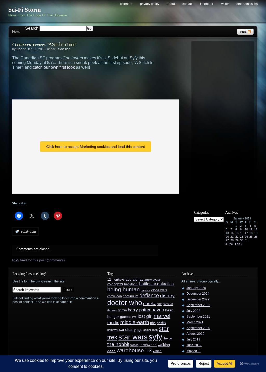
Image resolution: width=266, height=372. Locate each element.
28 (232, 240)
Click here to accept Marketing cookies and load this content (95, 146)
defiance (149, 295)
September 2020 (198, 328)
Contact (187, 4)
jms (134, 316)
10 (246, 229)
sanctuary (127, 329)
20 (227, 236)
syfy (155, 336)
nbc (153, 323)
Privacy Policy (149, 4)
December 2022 (198, 299)
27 (227, 240)
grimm (122, 310)
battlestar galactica (156, 284)
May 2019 (194, 351)
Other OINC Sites (247, 4)
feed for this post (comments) (38, 260)
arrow (148, 279)
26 (255, 236)
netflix (161, 323)
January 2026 (196, 288)
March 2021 (195, 322)
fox (159, 304)
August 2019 (195, 334)
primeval (112, 329)
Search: (32, 28)
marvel (162, 316)
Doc (19, 49)
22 (236, 236)
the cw (167, 338)
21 (232, 236)
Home (16, 32)
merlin (113, 322)
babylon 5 (131, 284)
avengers (115, 284)
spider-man (150, 329)
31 (246, 240)
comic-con (114, 296)
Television (63, 49)
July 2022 (193, 311)
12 (255, 229)
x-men (157, 351)
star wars (133, 337)
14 (232, 233)
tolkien (134, 344)
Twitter (225, 4)
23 (241, 236)
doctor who (124, 303)
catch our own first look (54, 67)
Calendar (126, 4)
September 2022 (198, 305)
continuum (28, 232)
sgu (139, 330)
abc (128, 279)
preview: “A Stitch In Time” (44, 44)
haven (157, 309)
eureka (149, 303)
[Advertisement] (95, 84)
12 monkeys (115, 279)
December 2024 (198, 293)
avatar (157, 279)
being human (123, 289)
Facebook (206, 4)
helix (169, 310)
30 (241, 240)
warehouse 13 (134, 350)
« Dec (229, 243)
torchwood (148, 345)
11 (250, 229)
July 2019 (193, 339)
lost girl (145, 316)
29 (236, 240)
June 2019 (194, 345)
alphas (137, 279)
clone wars (159, 290)
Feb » (238, 243)
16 (241, 233)
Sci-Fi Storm (24, 10)
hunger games (119, 316)
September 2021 (198, 316)
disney (167, 295)
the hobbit (118, 344)
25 (250, 236)
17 (246, 233)
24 (246, 236)
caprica (145, 290)
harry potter (139, 309)
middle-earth (134, 322)
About (171, 4)
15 (236, 233)
